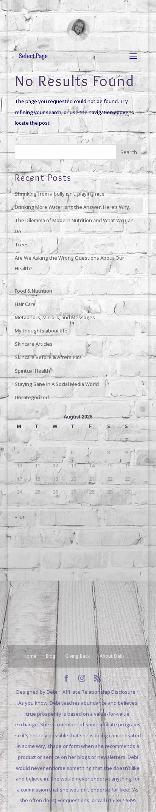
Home (29, 656)
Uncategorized (32, 397)
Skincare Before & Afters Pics (48, 357)
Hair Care (25, 304)
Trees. (22, 244)
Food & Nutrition (33, 290)
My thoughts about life (41, 330)
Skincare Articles (34, 343)
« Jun (20, 516)
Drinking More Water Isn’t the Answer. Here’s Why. (72, 207)
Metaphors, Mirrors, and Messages (55, 317)
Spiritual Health (32, 370)
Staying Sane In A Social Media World (57, 384)
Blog (51, 656)
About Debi (112, 656)
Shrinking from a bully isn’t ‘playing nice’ (60, 193)
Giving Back (77, 656)
